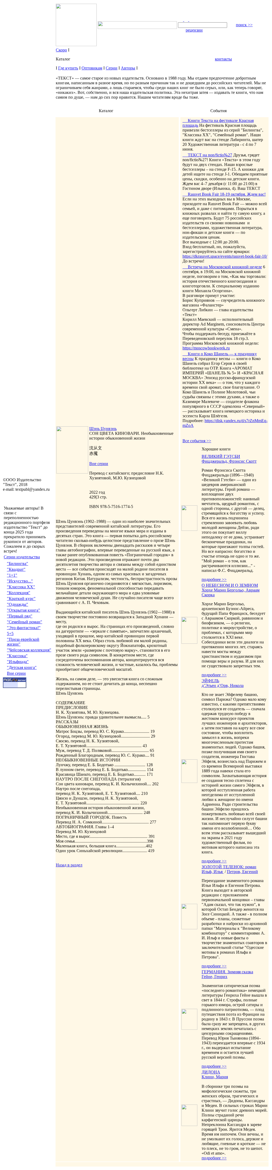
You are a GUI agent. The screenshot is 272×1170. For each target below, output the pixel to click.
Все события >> (196, 441)
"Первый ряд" (19, 616)
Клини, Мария (215, 1077)
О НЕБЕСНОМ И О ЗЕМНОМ (230, 585)
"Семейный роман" (24, 622)
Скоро (61, 50)
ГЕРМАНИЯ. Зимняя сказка (227, 972)
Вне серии (16, 673)
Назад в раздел (69, 865)
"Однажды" (17, 604)
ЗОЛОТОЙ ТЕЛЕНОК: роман (229, 867)
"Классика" (17, 656)
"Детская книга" (22, 667)
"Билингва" (17, 563)
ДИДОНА (211, 1072)
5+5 (10, 633)
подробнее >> (214, 579)
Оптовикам (92, 68)
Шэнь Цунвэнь (103, 428)
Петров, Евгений (242, 871)
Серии (111, 68)
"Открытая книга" (23, 610)
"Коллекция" (18, 592)
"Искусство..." (20, 581)
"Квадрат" (16, 569)
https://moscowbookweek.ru (206, 348)
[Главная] (181, 19)
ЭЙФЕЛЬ (210, 680)
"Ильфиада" (18, 661)
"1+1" (12, 575)
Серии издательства (22, 557)
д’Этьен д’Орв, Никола (223, 685)
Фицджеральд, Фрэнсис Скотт (229, 461)
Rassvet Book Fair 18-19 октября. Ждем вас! (224, 194)
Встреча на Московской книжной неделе (222, 267)
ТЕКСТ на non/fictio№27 (207, 155)
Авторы (128, 68)
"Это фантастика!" (24, 627)
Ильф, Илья (213, 871)
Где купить (68, 68)
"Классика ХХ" (21, 587)
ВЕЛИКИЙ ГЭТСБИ (221, 456)
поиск (244, 25)
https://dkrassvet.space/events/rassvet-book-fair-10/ (224, 256)
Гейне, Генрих (214, 976)
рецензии (194, 30)
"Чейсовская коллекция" (29, 650)
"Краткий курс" (21, 598)
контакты (223, 59)
